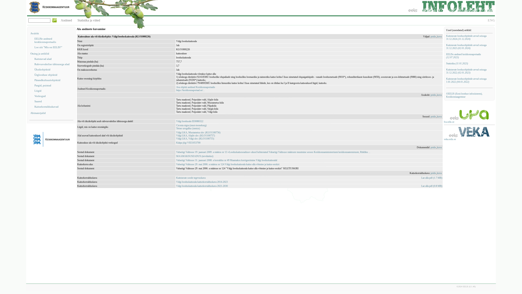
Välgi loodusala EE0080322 (189, 121)
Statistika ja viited (88, 20)
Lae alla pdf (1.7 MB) (431, 177)
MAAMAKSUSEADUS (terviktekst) (194, 156)
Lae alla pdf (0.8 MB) (431, 186)
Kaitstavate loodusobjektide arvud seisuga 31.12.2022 (466, 71)
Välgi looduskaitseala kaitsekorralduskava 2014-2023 (202, 181)
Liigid (37, 90)
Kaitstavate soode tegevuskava (191, 177)
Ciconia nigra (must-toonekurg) (191, 125)
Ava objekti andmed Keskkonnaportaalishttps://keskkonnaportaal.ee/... (195, 89)
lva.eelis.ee (449, 121)
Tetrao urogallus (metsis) (188, 128)
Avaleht (34, 33)
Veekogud (40, 96)
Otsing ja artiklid (39, 53)
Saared (38, 101)
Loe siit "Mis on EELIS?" (48, 47)
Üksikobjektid (42, 69)
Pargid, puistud (42, 85)
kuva (439, 36)
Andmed (66, 20)
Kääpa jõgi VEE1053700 (188, 142)
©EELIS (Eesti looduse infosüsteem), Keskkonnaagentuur (464, 95)
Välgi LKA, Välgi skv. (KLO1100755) (195, 138)
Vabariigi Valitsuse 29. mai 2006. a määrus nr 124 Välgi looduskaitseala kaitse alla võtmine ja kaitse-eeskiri (227, 164)
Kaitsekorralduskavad (46, 106)
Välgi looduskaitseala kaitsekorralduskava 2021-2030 (202, 186)
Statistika (457, 63)
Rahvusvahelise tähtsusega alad (52, 64)
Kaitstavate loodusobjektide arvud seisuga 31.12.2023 (466, 47)
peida (433, 36)
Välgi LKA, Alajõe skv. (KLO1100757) (195, 135)
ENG (491, 20)
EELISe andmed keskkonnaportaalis (45, 40)
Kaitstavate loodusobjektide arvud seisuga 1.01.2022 (466, 80)
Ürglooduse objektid (45, 74)
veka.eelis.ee (450, 139)
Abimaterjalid (38, 113)
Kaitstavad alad (43, 58)
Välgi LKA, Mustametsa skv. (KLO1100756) (198, 132)
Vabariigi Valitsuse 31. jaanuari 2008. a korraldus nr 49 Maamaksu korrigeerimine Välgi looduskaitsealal (226, 160)
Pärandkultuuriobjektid (47, 80)
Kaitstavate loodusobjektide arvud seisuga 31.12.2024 (466, 37)
